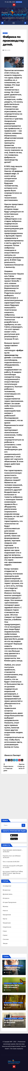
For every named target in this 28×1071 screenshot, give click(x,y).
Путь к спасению (8, 861)
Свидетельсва (7, 927)
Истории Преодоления (9, 902)
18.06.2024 (8, 972)
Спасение (6, 939)
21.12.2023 (8, 1025)
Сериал (5, 935)
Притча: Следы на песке (21, 766)
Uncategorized (7, 886)
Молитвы (5, 906)
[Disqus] (14, 797)
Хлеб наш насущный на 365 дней (12, 865)
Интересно (6, 898)
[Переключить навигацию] (14, 23)
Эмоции (5, 943)
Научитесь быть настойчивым (11, 855)
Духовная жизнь (7, 894)
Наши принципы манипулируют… (13, 850)
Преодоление (7, 914)
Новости (5, 33)
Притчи (5, 918)
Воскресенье (6, 890)
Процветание (7, 923)
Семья (5, 931)
